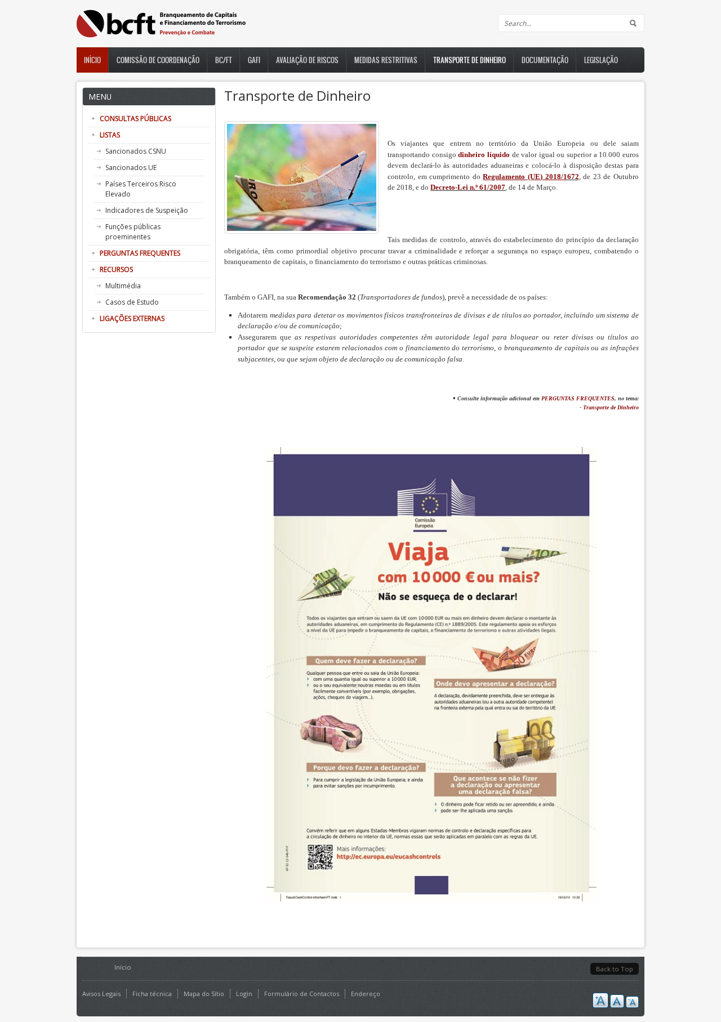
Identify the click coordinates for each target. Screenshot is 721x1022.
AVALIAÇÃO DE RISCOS (307, 60)
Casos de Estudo (132, 302)
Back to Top (614, 969)
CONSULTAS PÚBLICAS (135, 118)
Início (122, 967)
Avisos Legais (101, 993)
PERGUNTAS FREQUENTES (140, 253)
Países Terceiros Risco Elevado (140, 189)
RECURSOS (116, 269)
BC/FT (223, 60)
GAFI (254, 60)
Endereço (365, 993)
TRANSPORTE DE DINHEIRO (469, 60)
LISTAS (110, 135)
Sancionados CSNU (135, 151)
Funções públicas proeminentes (133, 232)
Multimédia (123, 286)
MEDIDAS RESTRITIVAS (385, 60)
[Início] (161, 35)
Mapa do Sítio (204, 993)
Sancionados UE (131, 167)
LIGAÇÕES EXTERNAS (132, 318)
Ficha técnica (152, 993)
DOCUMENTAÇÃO (545, 60)
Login (244, 993)
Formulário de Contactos (301, 993)
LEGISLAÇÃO (601, 60)
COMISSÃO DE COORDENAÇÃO (158, 60)
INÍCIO (92, 60)
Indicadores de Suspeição (146, 210)
